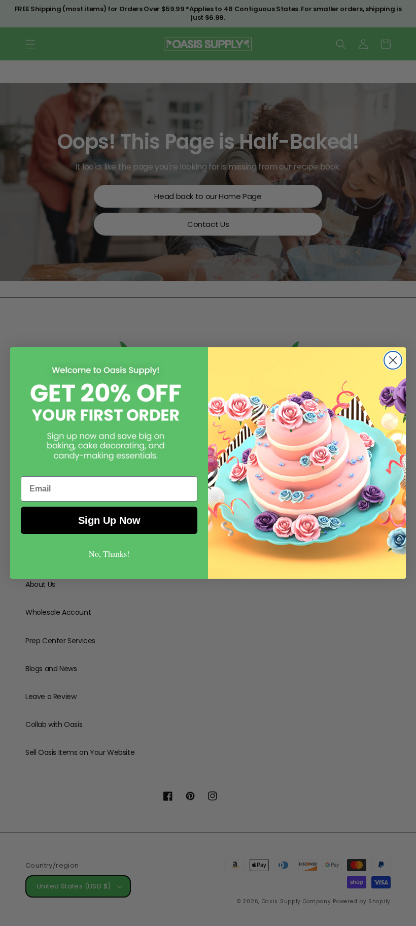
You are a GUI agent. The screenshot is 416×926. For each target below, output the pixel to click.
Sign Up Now (109, 520)
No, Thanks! (109, 553)
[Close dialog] (393, 360)
